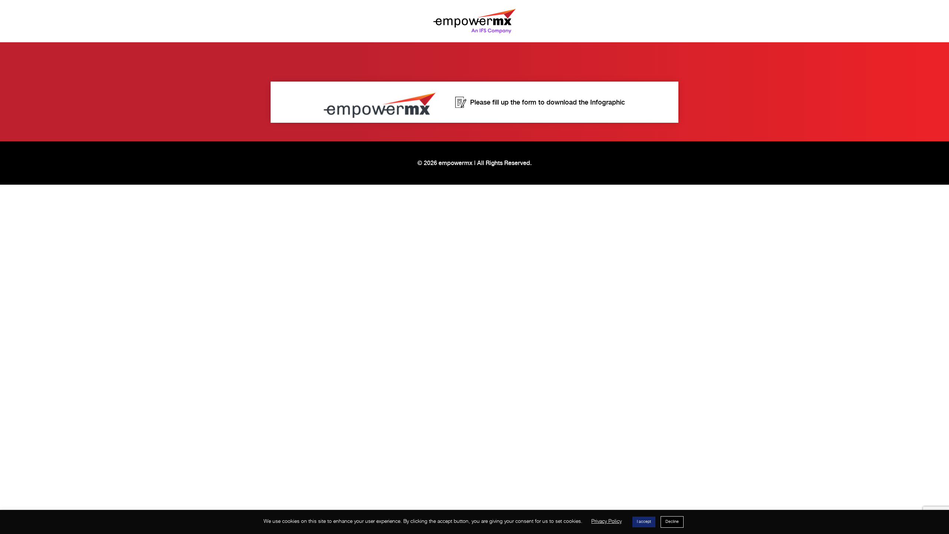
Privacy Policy (606, 521)
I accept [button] (644, 522)
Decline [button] (672, 522)
